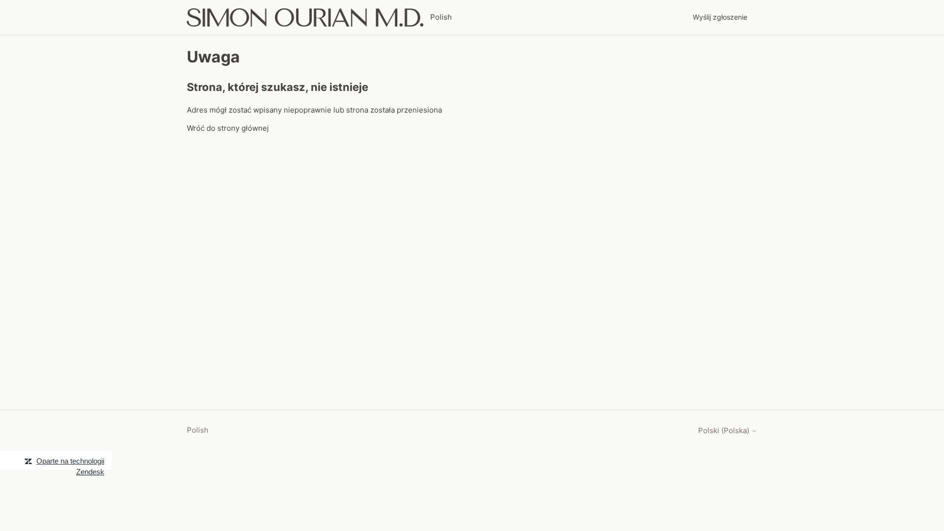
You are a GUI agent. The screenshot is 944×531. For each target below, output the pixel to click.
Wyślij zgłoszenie (720, 17)
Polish (197, 430)
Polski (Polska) (724, 430)
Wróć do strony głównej (228, 128)
